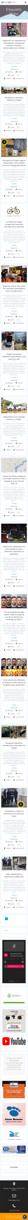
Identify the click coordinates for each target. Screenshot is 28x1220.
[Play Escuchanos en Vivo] (6, 955)
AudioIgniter (16, 981)
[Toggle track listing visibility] (22, 962)
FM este (8, 2)
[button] (22, 966)
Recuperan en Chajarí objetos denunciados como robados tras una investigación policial (14, 162)
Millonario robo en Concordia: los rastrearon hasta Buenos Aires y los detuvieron (14, 288)
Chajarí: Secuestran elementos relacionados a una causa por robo (14, 356)
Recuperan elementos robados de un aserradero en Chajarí (14, 745)
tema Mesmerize (18, 1217)
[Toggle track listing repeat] (5, 962)
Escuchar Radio (14, 1167)
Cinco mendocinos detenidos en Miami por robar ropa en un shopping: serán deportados (14, 682)
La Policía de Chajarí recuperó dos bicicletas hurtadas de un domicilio (14, 224)
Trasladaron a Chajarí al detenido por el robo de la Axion (14, 813)
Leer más (14, 66)
